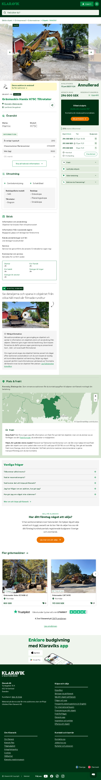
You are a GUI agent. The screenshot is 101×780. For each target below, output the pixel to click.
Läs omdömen (50, 626)
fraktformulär (25, 438)
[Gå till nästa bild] (95, 574)
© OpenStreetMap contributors (86, 422)
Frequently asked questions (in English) (70, 704)
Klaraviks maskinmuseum (14, 759)
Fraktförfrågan (61, 714)
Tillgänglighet (9, 746)
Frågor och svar (61, 700)
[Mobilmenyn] (97, 4)
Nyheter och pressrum (64, 746)
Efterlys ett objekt (62, 724)
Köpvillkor (59, 690)
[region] (50, 408)
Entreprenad (20, 20)
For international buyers (64, 707)
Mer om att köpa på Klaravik (16, 502)
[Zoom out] (95, 400)
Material (26, 776)
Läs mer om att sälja (49, 540)
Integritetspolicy (11, 749)
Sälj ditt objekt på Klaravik (65, 697)
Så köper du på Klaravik (64, 694)
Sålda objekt (7, 20)
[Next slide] (91, 52)
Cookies (7, 753)
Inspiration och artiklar (64, 721)
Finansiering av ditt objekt (65, 710)
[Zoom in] (95, 396)
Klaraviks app (60, 717)
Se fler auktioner (19, 88)
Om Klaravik (9, 739)
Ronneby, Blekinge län (13, 104)
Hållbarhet (8, 756)
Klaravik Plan (9, 743)
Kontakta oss (60, 739)
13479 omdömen (59, 618)
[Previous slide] (10, 52)
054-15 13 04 (17, 697)
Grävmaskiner (34, 20)
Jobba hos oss (60, 743)
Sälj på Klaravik (78, 119)
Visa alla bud (90, 154)
